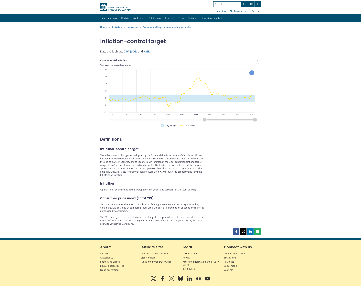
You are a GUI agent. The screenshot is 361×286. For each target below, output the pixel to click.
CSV (126, 51)
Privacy (186, 257)
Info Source (189, 268)
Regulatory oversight (212, 18)
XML (147, 51)
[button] (236, 231)
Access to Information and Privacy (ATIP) (201, 263)
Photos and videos (110, 261)
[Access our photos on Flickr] (198, 280)
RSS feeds (229, 261)
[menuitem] (257, 61)
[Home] (115, 7)
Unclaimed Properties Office (156, 261)
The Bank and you (238, 11)
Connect (148, 257)
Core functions (109, 18)
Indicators (132, 27)
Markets (125, 18)
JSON (133, 51)
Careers (255, 11)
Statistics (192, 18)
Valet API (228, 269)
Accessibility (106, 257)
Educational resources (112, 265)
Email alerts (230, 257)
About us (221, 11)
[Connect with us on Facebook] (162, 280)
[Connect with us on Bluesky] (180, 280)
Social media (230, 265)
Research (169, 18)
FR (251, 4)
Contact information (235, 253)
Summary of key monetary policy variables (167, 27)
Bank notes (138, 18)
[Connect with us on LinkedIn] (189, 280)
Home (103, 27)
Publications (155, 18)
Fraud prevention (109, 269)
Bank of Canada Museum (154, 253)
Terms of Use (190, 253)
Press (181, 18)
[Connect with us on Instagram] (171, 280)
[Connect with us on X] (153, 280)
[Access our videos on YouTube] (207, 280)
